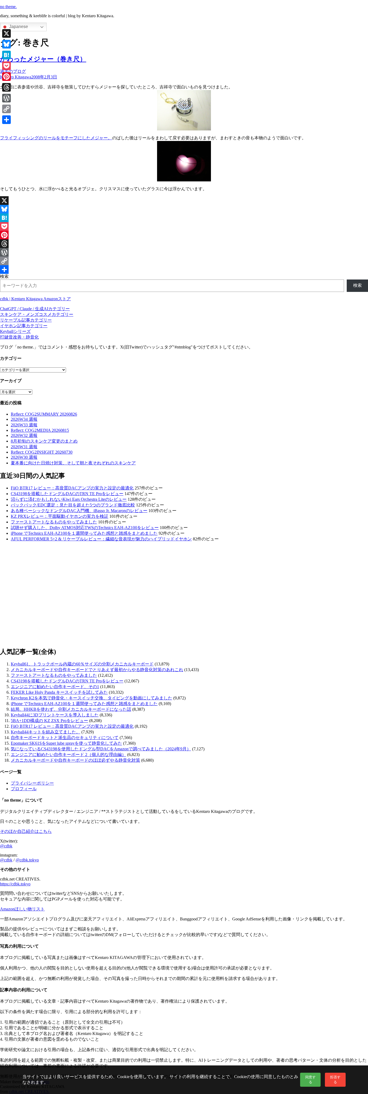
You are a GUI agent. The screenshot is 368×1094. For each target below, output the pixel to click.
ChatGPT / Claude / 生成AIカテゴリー (35, 308)
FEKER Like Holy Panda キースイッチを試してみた (59, 692)
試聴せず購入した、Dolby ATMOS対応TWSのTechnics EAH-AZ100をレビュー (85, 527)
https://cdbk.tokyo (15, 884)
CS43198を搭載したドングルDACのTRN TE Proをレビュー (67, 493)
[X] (184, 200)
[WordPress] (184, 252)
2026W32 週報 (24, 435)
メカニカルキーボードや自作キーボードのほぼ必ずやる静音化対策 (75, 760)
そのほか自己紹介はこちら (26, 831)
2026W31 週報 (24, 446)
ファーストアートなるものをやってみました (54, 522)
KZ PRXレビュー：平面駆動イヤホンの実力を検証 (59, 516)
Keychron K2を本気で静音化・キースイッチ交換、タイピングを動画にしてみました (91, 698)
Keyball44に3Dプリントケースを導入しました (55, 715)
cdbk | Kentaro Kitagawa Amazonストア (35, 298)
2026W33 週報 (24, 425)
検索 (4, 276)
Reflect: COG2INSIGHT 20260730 (41, 452)
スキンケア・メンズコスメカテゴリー (36, 314)
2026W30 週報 (24, 457)
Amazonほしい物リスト (22, 909)
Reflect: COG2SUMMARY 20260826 (44, 414)
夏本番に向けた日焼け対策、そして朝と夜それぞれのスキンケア (73, 463)
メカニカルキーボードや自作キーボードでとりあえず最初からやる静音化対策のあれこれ (97, 669)
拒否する (335, 1079)
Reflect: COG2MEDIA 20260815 (40, 430)
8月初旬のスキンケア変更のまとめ (44, 441)
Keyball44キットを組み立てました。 (45, 732)
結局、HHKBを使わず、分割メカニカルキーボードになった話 (71, 709)
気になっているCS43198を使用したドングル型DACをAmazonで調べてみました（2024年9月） (101, 749)
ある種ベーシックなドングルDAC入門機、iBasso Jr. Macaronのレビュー (79, 510)
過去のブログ (13, 71)
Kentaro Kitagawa (15, 77)
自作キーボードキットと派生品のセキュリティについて (65, 737)
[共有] (184, 269)
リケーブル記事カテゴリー (26, 320)
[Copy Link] (184, 261)
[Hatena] (184, 217)
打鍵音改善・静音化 (19, 337)
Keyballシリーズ (15, 331)
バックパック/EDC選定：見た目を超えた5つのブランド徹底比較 (73, 505)
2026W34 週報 (24, 419)
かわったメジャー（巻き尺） (43, 59)
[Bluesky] (184, 209)
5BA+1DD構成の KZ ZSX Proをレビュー (49, 720)
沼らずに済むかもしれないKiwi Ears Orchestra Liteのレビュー (69, 499)
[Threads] (184, 243)
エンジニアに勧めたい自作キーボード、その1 (55, 686)
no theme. (8, 6)
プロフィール (24, 788)
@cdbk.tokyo (27, 860)
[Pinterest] (184, 235)
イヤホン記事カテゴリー (23, 325)
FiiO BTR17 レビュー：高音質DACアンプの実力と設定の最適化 (72, 488)
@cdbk (6, 846)
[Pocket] (184, 226)
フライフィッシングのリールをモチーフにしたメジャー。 (56, 138)
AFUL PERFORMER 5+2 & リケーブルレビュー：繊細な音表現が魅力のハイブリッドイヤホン (101, 539)
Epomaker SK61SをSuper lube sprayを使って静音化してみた (66, 743)
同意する (310, 1079)
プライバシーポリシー (32, 783)
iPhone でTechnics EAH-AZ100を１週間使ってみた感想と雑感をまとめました (84, 533)
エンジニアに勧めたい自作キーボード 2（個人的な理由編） (68, 754)
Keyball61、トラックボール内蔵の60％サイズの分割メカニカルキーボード (82, 664)
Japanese (18, 26)
